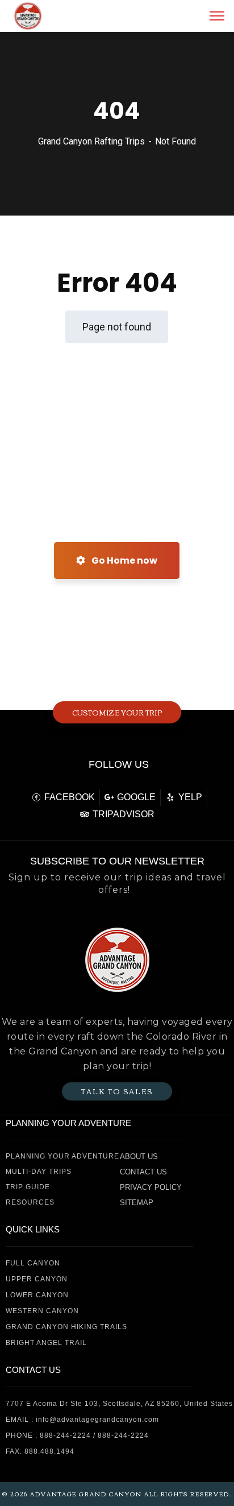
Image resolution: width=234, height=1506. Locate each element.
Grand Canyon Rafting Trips (91, 141)
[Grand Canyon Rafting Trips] (28, 15)
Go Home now (123, 560)
